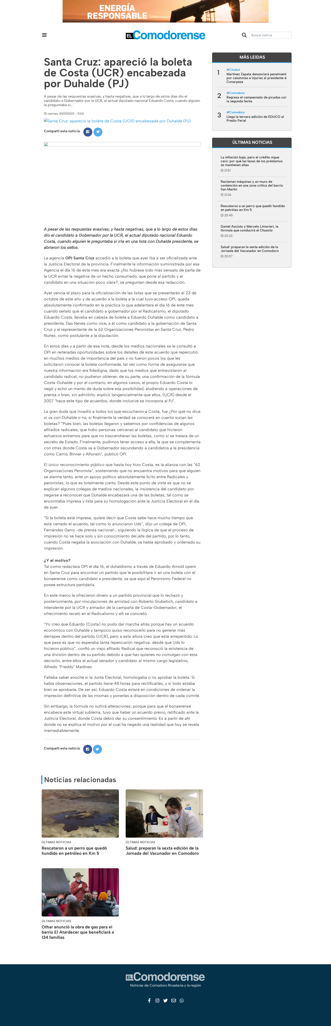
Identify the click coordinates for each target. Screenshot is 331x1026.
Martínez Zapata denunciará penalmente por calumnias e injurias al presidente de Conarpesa (257, 78)
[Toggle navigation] (44, 35)
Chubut (234, 70)
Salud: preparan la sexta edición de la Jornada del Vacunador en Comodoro (162, 850)
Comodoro (237, 93)
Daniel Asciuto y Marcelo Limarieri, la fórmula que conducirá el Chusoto (249, 228)
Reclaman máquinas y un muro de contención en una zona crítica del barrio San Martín (252, 185)
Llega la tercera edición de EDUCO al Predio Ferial (255, 119)
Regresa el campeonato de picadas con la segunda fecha (257, 99)
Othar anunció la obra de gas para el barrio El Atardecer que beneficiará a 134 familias (78, 932)
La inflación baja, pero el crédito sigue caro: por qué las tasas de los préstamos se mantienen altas (252, 161)
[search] (270, 35)
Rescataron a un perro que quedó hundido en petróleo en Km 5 (74, 850)
